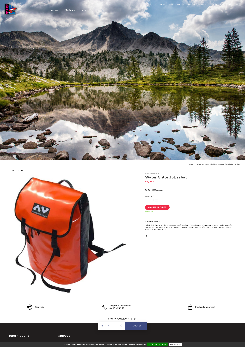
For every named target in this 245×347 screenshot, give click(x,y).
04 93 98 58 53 (233, 4)
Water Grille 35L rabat (232, 164)
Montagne (70, 10)
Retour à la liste (17, 171)
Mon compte (109, 326)
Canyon (220, 164)
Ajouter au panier (157, 207)
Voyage (55, 10)
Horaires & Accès (176, 4)
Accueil (191, 164)
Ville (84, 10)
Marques (191, 4)
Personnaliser (175, 344)
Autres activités (210, 164)
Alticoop (11, 9)
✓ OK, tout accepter (157, 344)
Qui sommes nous (217, 4)
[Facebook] (131, 319)
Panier (136, 325)
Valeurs (162, 4)
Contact (202, 4)
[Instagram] (135, 319)
